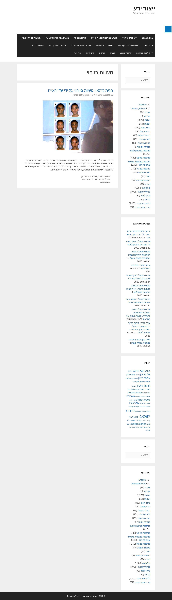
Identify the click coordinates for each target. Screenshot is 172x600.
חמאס (134, 386)
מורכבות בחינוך (37, 45)
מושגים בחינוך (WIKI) (57, 45)
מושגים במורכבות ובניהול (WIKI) (104, 38)
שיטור (128, 424)
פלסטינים (138, 411)
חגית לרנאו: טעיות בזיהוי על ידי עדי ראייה (80, 90)
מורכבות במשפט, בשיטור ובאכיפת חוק (95, 176)
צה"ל (130, 417)
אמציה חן (135, 378)
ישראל (148, 393)
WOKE (147, 371)
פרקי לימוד (90, 53)
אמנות (147, 124)
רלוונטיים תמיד (143, 203)
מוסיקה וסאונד (143, 147)
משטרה (130, 396)
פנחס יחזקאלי (144, 192)
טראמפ (136, 389)
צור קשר (77, 53)
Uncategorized (138, 108)
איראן (130, 371)
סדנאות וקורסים (143, 180)
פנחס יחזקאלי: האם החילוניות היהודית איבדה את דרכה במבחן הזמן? (139, 254)
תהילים (136, 427)
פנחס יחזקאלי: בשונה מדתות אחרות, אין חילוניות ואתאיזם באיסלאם (138, 288)
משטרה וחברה (143, 172)
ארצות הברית (145, 382)
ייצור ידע (144, 8)
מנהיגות (137, 397)
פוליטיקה (146, 188)
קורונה (147, 199)
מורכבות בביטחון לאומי (31, 38)
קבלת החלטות (146, 421)
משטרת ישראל (143, 400)
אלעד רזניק (144, 378)
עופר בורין (134, 403)
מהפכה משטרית (135, 392)
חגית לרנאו (106, 179)
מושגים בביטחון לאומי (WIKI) (57, 38)
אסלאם (128, 378)
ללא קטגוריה (144, 139)
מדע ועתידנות (144, 143)
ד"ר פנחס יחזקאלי (129, 38)
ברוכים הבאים (147, 38)
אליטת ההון (130, 374)
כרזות (144, 393)
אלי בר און (145, 374)
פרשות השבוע (125, 53)
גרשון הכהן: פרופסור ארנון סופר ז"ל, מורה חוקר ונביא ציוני (138, 234)
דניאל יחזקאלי (144, 135)
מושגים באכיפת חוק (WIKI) (128, 45)
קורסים (102, 53)
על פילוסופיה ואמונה (144, 53)
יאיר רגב (130, 389)
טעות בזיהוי (86, 179)
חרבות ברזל (145, 389)
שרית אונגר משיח (142, 207)
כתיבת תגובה (105, 182)
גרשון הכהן (148, 45)
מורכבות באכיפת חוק (104, 45)
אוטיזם (147, 116)
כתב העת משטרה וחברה (81, 45)
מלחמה (143, 397)
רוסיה (133, 421)
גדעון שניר (136, 382)
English (142, 104)
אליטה (138, 375)
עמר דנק (139, 406)
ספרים (112, 53)
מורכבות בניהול (80, 38)
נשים (148, 176)
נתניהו (142, 403)
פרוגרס (135, 417)
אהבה (147, 112)
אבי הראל (138, 370)
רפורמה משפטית (138, 424)
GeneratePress (73, 596)
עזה (144, 406)
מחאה (148, 397)
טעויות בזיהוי (96, 179)
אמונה (147, 120)
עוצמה (148, 406)
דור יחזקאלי (145, 131)
